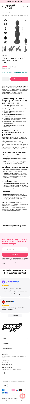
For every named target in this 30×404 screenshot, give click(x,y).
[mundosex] (10, 6)
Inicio (3, 12)
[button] (3, 6)
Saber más (24, 72)
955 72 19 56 (5, 362)
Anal (7, 12)
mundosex (7, 381)
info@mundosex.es (7, 364)
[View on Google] (3, 302)
